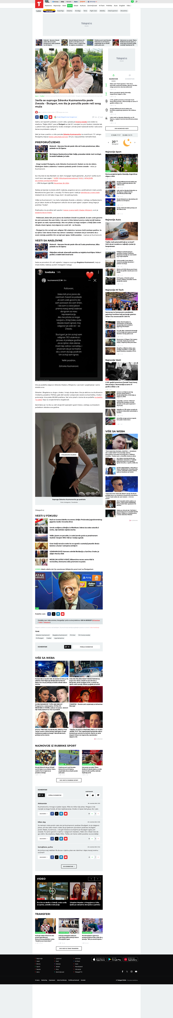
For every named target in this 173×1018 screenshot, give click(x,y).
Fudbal (42, 96)
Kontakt (83, 980)
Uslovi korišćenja (94, 627)
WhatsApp (96, 620)
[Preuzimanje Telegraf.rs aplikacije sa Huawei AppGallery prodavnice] (130, 959)
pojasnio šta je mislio (43, 212)
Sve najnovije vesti (122, 128)
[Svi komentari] (87, 795)
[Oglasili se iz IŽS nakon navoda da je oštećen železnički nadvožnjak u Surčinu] (110, 412)
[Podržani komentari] (93, 795)
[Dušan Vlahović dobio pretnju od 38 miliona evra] (110, 211)
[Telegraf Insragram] (131, 971)
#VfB (56, 178)
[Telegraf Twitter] (127, 971)
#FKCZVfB (89, 178)
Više (128, 5)
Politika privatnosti (73, 980)
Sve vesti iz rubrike (69, 780)
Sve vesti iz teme (68, 948)
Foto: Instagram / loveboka (43, 92)
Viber (40, 622)
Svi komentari (69, 866)
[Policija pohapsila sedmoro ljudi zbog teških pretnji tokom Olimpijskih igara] (69, 926)
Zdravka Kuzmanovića (72, 134)
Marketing (44, 980)
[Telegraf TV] (136, 971)
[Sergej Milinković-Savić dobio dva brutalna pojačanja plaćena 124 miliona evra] (110, 184)
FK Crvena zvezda (84, 635)
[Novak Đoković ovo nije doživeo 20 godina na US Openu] (110, 202)
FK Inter (72, 635)
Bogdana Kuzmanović (60, 635)
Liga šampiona (59, 638)
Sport (37, 96)
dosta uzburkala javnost (58, 137)
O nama (37, 980)
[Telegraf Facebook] (122, 971)
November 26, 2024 (61, 183)
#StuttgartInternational (68, 178)
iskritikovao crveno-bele (90, 192)
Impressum (52, 980)
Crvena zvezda (81, 122)
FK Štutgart (40, 638)
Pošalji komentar (86, 647)
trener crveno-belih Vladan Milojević (77, 210)
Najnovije (113, 152)
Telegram (47, 622)
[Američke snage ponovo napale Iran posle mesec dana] (110, 421)
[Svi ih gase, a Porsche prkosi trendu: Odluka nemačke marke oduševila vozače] (110, 281)
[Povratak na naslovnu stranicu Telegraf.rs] (39, 4)
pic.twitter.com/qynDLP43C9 (46, 181)
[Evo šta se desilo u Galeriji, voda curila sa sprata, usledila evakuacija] (52, 891)
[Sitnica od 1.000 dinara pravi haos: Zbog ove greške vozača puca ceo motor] (110, 272)
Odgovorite (43, 813)
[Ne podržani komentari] (98, 795)
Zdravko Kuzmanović (43, 635)
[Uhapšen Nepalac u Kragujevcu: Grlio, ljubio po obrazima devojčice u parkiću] (85, 891)
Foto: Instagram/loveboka (43, 380)
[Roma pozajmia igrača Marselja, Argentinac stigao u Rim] (121, 163)
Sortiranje (89, 791)
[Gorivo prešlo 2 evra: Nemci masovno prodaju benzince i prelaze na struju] (110, 263)
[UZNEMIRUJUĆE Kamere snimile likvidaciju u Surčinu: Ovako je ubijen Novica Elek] (41, 554)
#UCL (81, 178)
